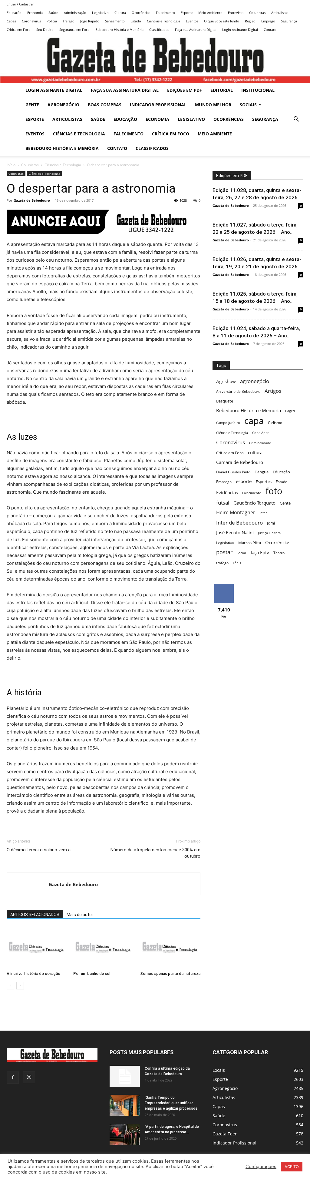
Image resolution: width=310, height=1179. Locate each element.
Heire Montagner (235, 512)
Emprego (268, 21)
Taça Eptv (259, 552)
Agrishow (226, 381)
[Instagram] (29, 1077)
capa (254, 420)
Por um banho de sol (91, 973)
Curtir (224, 586)
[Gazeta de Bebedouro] (155, 58)
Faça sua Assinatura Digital (195, 29)
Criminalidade (260, 443)
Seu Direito (45, 29)
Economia (35, 12)
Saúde (53, 12)
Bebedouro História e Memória (119, 29)
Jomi (271, 523)
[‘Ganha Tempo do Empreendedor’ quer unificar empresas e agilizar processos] (125, 1105)
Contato (270, 29)
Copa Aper (260, 433)
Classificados (159, 29)
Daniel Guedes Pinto (233, 472)
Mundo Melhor (213, 105)
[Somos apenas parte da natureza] (170, 948)
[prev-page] (10, 985)
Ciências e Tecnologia (163, 21)
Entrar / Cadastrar (20, 4)
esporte (244, 481)
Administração (75, 12)
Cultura (120, 12)
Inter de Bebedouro (239, 522)
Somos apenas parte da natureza (170, 973)
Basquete (224, 401)
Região (250, 21)
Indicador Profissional (158, 105)
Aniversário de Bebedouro (238, 391)
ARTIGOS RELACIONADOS (34, 914)
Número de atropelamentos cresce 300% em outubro (155, 853)
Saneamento (115, 21)
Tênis (237, 563)
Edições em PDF (184, 90)
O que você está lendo (221, 21)
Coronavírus (31, 21)
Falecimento (165, 12)
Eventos (192, 21)
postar (224, 552)
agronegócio (254, 381)
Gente (32, 105)
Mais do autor (80, 914)
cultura (255, 452)
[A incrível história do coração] (37, 948)
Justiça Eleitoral (270, 533)
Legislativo (100, 12)
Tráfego (68, 21)
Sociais (248, 105)
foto (273, 491)
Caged (290, 411)
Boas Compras (104, 105)
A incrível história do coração (33, 973)
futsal (222, 502)
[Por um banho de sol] (103, 948)
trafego (222, 562)
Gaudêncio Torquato (254, 503)
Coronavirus (230, 442)
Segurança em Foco (74, 29)
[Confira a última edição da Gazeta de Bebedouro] (125, 1076)
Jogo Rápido (89, 21)
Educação (14, 12)
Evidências (227, 492)
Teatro (279, 552)
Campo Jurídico (228, 423)
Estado (135, 21)
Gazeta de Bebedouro (32, 200)
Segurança (289, 21)
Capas (11, 21)
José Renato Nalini (235, 532)
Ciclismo (275, 422)
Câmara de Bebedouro (239, 462)
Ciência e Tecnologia (232, 433)
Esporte (187, 12)
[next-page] (20, 985)
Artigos (273, 391)
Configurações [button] (261, 1166)
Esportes (264, 481)
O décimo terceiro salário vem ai (39, 850)
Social (241, 553)
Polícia (52, 21)
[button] (296, 120)
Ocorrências (141, 12)
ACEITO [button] (292, 1166)
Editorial (221, 90)
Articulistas (279, 12)
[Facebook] (13, 1077)
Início (11, 164)
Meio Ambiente (210, 12)
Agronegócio (63, 105)
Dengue (262, 472)
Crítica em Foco (19, 29)
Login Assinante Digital (240, 29)
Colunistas (257, 12)
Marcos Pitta (249, 542)
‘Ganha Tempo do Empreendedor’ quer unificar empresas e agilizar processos (171, 1103)
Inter (263, 513)
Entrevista (235, 12)
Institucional (258, 90)
